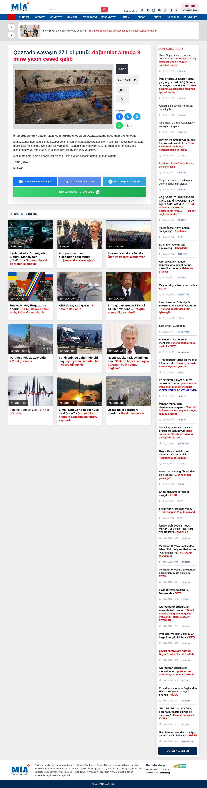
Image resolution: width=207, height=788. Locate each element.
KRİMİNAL (72, 17)
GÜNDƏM (24, 17)
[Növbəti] (11, 35)
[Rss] (176, 10)
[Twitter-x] (147, 10)
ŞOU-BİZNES (190, 17)
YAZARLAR (174, 17)
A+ (122, 89)
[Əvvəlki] (11, 26)
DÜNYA (157, 17)
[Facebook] (142, 10)
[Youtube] (159, 10)
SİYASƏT (40, 17)
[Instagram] (153, 10)
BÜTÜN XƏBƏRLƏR (178, 751)
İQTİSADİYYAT (89, 17)
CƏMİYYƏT (56, 17)
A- (122, 99)
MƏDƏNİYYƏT (108, 17)
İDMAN (125, 17)
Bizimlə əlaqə (130, 11)
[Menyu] (12, 17)
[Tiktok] (165, 10)
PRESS (141, 17)
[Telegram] (171, 10)
